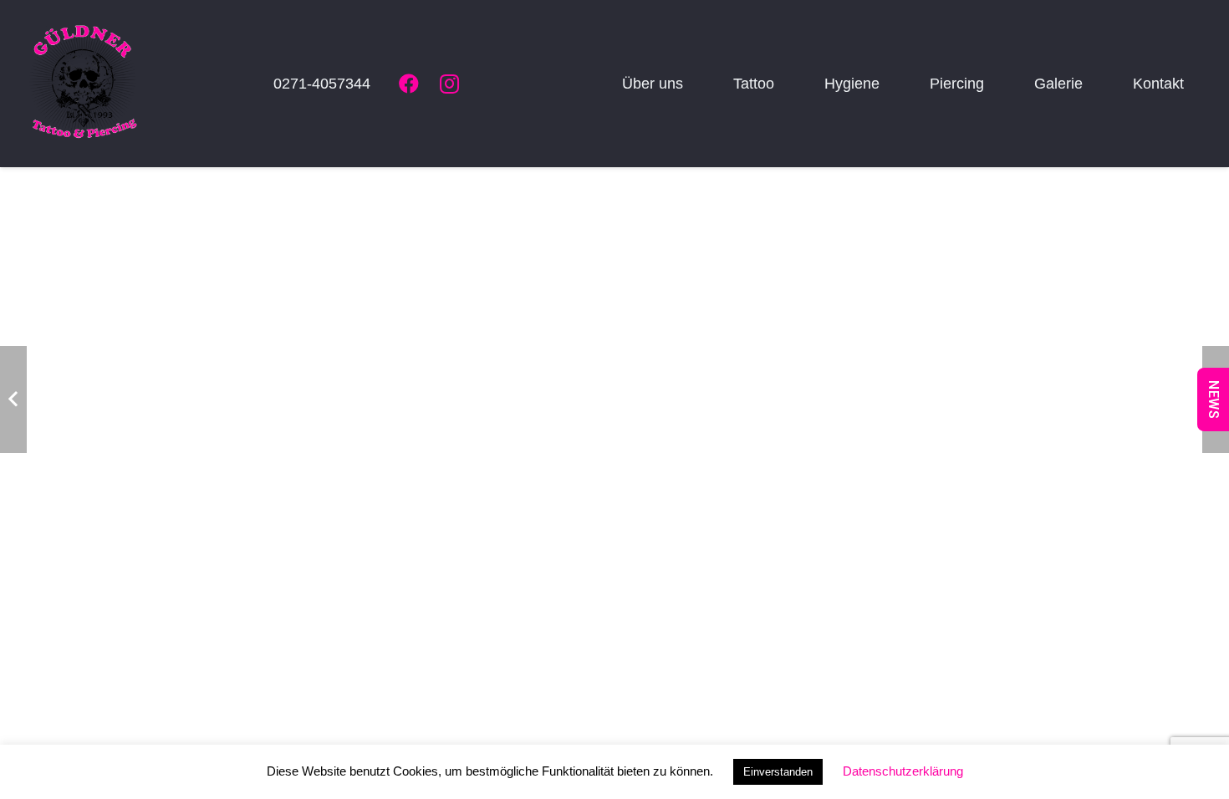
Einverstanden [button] (778, 772)
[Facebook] (409, 84)
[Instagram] (449, 84)
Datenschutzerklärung (903, 771)
